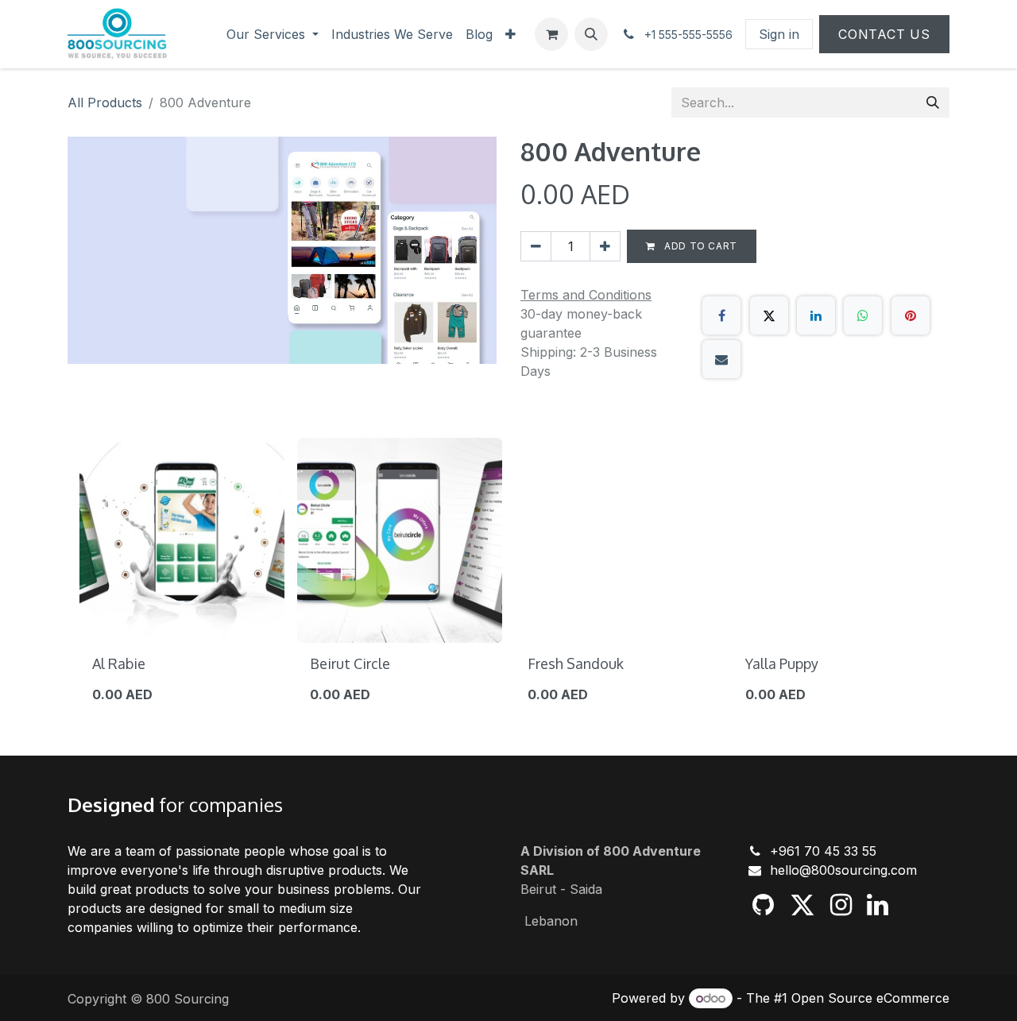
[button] (591, 34)
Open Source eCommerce (870, 998)
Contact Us (884, 34)
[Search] (932, 102)
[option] (508, 577)
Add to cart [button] (699, 246)
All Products (105, 102)
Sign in (779, 34)
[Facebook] (721, 315)
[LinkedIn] (816, 315)
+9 (778, 851)
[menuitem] (272, 34)
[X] (769, 315)
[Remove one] (535, 246)
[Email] (721, 359)
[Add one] (605, 246)
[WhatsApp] (863, 315)
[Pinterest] (910, 315)
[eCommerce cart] (551, 34)
